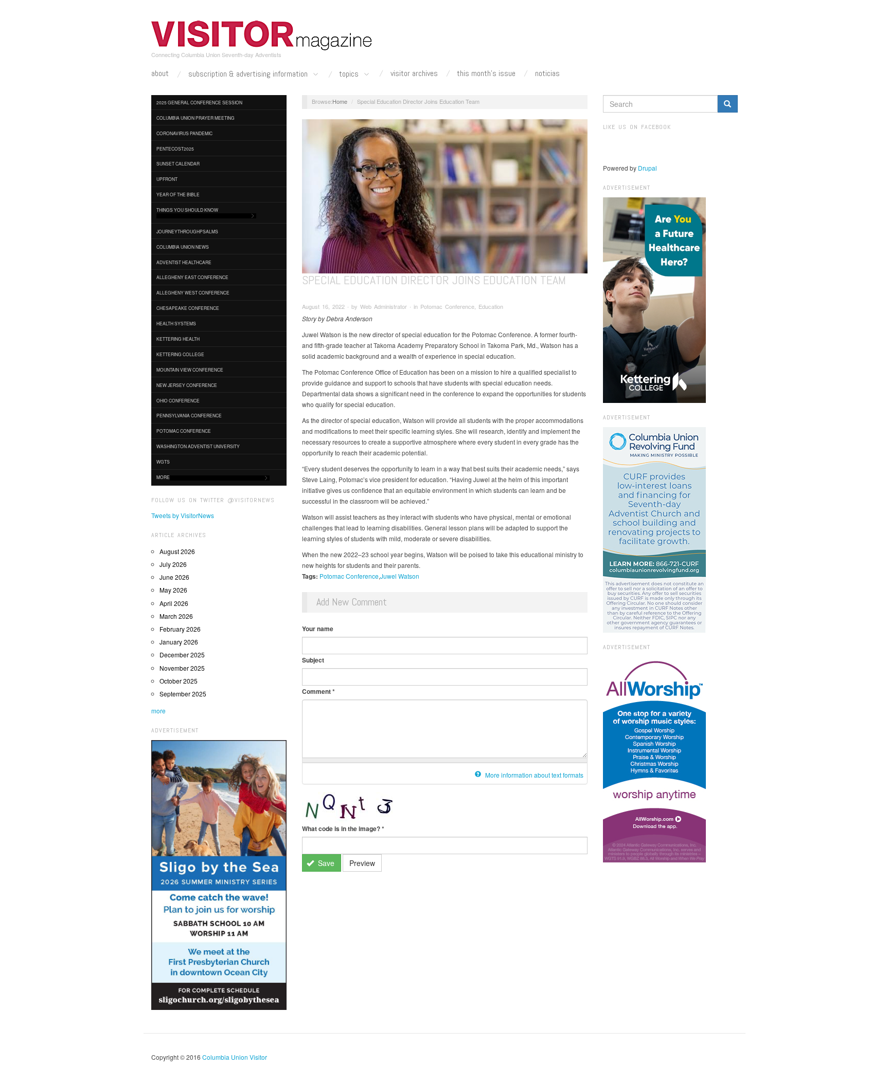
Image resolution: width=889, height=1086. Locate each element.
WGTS (163, 461)
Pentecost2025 (175, 148)
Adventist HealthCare (183, 262)
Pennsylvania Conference (189, 415)
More (163, 477)
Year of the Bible (178, 194)
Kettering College (180, 354)
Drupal (647, 167)
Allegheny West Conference (192, 292)
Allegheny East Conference (192, 277)
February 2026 (180, 628)
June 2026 (174, 577)
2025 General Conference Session (199, 102)
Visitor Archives (414, 73)
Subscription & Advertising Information (249, 74)
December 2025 (182, 654)
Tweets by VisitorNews (182, 515)
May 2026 (173, 589)
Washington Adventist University (198, 446)
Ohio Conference (178, 400)
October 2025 (178, 680)
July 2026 (173, 564)
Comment (318, 691)
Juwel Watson (399, 576)
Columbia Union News (182, 247)
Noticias (547, 73)
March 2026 (176, 616)
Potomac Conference (183, 431)
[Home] (261, 35)
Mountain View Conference (189, 369)
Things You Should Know (187, 210)
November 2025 (182, 668)
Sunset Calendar (178, 163)
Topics (350, 74)
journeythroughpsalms (187, 231)
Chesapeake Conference (187, 308)
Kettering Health (178, 339)
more (158, 710)
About (160, 73)
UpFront (166, 179)
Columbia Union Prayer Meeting (195, 118)
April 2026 (173, 603)
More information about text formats (533, 774)
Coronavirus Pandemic (184, 133)
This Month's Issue (486, 73)
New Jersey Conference (186, 385)
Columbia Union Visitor (234, 1057)
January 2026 (178, 641)
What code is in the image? (343, 828)
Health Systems (176, 323)
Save (325, 863)
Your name (317, 628)
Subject (313, 660)
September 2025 (182, 693)
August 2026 (177, 551)
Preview (362, 863)
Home (339, 101)
